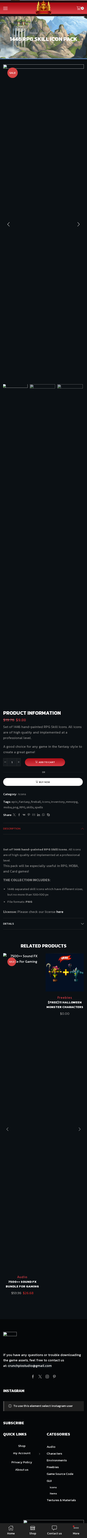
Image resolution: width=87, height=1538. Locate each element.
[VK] (24, 815)
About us (21, 1469)
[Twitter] (14, 815)
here (59, 911)
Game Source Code (60, 1473)
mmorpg (72, 801)
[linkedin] (38, 815)
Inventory (58, 801)
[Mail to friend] (33, 815)
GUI (43, 33)
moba (8, 807)
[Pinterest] (28, 815)
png (15, 807)
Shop (22, 1446)
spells (39, 807)
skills (30, 807)
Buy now (44, 782)
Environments (57, 1460)
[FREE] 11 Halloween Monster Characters (64, 1004)
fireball (36, 801)
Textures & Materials (61, 1500)
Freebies (64, 997)
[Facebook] (19, 815)
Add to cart (47, 762)
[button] (8, 224)
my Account (21, 1453)
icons (46, 801)
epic (14, 801)
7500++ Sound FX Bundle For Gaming (22, 1284)
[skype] (48, 815)
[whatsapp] (43, 815)
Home (33, 33)
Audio (22, 1276)
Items (53, 1493)
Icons (54, 33)
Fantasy (24, 801)
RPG (22, 807)
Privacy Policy (21, 1462)
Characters (54, 1453)
